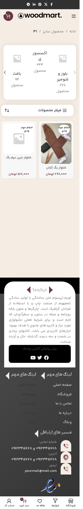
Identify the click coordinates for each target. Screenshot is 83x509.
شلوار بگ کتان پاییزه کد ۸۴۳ (56, 170)
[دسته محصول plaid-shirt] (62, 72)
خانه (72, 31)
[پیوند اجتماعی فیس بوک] (51, 4)
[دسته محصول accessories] (40, 62)
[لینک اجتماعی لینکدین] (34, 4)
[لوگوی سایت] (40, 16)
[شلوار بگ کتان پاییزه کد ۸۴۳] (56, 143)
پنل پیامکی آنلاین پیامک (40, 348)
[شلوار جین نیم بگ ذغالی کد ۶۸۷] (18, 138)
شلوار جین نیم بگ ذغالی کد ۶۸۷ (18, 160)
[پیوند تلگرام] (28, 4)
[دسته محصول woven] (17, 69)
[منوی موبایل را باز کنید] (73, 16)
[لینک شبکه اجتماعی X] (46, 4)
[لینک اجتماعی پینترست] (40, 4)
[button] (74, 72)
